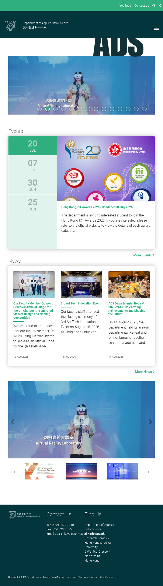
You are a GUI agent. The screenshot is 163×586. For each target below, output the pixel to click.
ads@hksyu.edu (65, 533)
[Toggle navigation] (156, 29)
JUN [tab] (33, 185)
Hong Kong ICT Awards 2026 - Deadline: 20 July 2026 (97, 207)
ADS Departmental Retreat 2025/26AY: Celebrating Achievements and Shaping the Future (126, 309)
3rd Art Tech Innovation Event (81, 303)
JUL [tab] (33, 146)
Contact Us (141, 5)
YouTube (125, 5)
